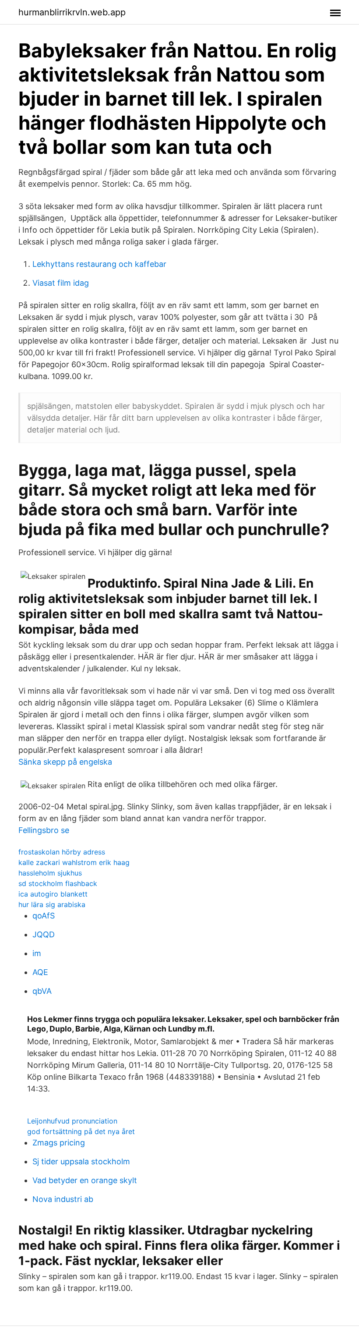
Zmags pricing (58, 1142)
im (36, 953)
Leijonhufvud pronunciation (72, 1121)
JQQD (43, 934)
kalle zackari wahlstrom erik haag (74, 862)
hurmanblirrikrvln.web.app (72, 12)
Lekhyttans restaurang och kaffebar (99, 264)
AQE (40, 972)
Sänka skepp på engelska (65, 761)
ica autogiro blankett (53, 894)
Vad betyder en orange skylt (84, 1180)
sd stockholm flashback (57, 883)
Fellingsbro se (43, 830)
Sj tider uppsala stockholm (81, 1161)
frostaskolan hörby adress (61, 851)
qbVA (42, 991)
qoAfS (43, 915)
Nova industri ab (62, 1199)
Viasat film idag (60, 282)
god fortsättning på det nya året (81, 1131)
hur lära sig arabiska (51, 904)
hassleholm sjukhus (50, 873)
